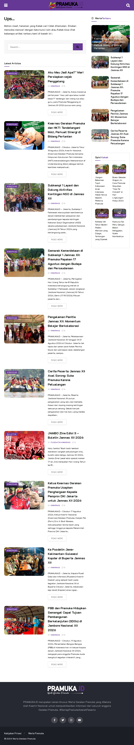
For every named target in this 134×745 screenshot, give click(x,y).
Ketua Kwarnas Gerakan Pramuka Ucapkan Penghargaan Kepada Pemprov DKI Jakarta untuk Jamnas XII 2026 (64, 492)
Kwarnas (12, 73)
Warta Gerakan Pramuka (24, 738)
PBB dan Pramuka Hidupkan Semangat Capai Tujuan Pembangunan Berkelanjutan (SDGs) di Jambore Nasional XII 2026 (67, 619)
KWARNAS (55, 86)
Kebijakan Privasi (12, 733)
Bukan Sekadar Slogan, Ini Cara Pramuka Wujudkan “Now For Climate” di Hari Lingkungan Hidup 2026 (119, 189)
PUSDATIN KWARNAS (60, 442)
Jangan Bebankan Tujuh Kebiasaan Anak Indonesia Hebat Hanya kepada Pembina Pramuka (101, 190)
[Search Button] (78, 46)
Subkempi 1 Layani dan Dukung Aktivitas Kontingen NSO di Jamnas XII (66, 192)
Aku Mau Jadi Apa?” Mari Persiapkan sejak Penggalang (66, 76)
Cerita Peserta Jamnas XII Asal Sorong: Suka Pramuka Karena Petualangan (66, 377)
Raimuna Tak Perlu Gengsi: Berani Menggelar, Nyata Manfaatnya (118, 229)
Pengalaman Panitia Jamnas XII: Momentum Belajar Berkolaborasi (64, 321)
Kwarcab (120, 171)
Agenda (102, 215)
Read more (57, 112)
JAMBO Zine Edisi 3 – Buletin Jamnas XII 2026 (66, 435)
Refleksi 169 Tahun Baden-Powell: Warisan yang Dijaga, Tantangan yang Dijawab (101, 230)
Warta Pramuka (36, 733)
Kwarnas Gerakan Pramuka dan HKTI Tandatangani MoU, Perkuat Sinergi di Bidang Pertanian (66, 130)
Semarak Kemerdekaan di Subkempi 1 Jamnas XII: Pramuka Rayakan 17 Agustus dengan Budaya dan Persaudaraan (65, 259)
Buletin (11, 434)
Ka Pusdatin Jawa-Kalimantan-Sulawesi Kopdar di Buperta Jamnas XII (66, 556)
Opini (100, 171)
